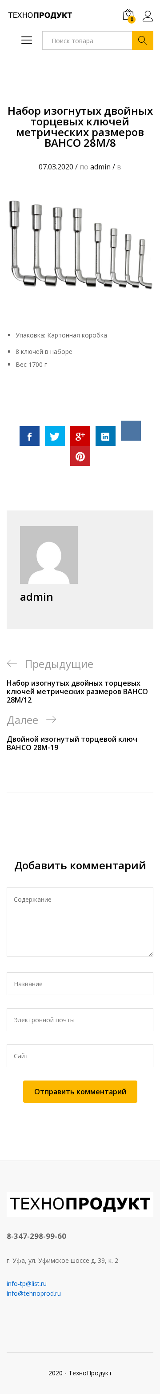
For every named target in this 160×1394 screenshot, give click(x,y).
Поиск (142, 40)
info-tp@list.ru (27, 1283)
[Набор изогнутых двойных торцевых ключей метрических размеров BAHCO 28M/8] (30, 436)
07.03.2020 (56, 167)
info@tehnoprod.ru (34, 1293)
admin (100, 167)
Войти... (148, 21)
